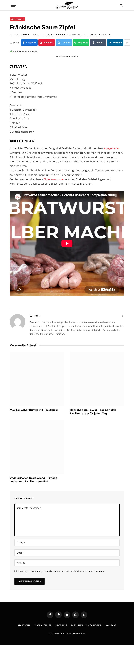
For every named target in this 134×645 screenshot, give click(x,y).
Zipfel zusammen (54, 179)
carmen (26, 34)
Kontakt (111, 625)
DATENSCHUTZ (43, 625)
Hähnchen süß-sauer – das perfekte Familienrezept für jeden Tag (93, 411)
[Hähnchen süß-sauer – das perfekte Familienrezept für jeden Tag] (97, 379)
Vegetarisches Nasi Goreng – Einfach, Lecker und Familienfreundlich (34, 479)
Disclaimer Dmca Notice (86, 625)
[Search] (121, 5)
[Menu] (13, 5)
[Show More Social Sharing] (127, 42)
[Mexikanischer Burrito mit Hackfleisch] (37, 379)
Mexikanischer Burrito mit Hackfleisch (34, 409)
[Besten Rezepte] (67, 5)
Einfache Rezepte (76, 633)
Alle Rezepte (17, 19)
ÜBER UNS (61, 625)
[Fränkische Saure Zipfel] (24, 51)
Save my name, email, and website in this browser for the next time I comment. (61, 571)
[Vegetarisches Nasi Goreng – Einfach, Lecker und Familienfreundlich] (37, 447)
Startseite (24, 625)
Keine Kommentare (101, 34)
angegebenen (111, 148)
